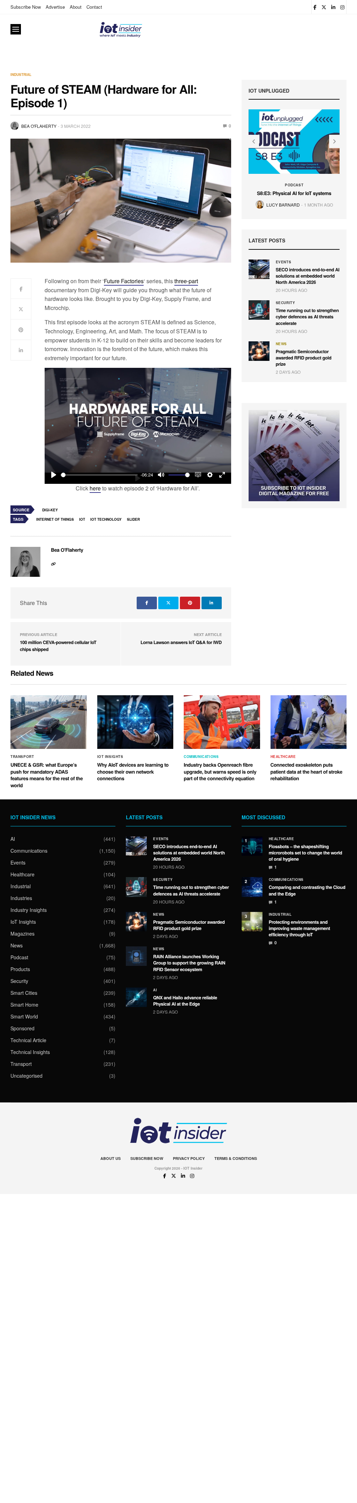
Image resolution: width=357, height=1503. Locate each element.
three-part (186, 281)
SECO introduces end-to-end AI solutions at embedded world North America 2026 (308, 275)
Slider (133, 519)
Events (283, 262)
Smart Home (24, 1004)
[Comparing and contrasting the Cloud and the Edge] (252, 887)
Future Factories (124, 281)
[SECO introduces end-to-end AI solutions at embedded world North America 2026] (259, 269)
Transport (22, 756)
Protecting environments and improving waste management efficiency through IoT (299, 928)
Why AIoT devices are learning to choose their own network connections (133, 771)
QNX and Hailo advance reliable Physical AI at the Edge (185, 1000)
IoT (82, 519)
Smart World (24, 1016)
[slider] (99, 475)
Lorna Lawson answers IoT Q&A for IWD (181, 642)
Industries (21, 898)
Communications (201, 756)
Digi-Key (50, 510)
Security (285, 302)
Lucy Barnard (283, 205)
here (95, 488)
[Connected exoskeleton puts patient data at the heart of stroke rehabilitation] (309, 722)
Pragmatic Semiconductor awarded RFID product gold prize (304, 357)
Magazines (22, 933)
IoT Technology (106, 519)
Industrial (20, 74)
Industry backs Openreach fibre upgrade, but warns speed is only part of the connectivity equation (220, 771)
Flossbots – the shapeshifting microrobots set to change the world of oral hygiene (305, 852)
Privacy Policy (189, 1158)
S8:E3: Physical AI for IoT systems (294, 193)
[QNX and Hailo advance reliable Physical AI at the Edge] (136, 997)
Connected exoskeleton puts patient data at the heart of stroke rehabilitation (306, 771)
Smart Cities (23, 992)
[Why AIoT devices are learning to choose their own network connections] (135, 722)
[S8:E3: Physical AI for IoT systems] (294, 141)
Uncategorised (26, 1075)
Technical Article (28, 1040)
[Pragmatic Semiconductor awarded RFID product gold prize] (259, 351)
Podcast (294, 185)
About (76, 6)
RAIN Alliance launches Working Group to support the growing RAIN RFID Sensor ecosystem (189, 962)
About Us (110, 1158)
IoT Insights (110, 756)
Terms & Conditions (235, 1158)
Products (20, 969)
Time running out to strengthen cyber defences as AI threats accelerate (307, 316)
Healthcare (283, 756)
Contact (94, 6)
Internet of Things (55, 519)
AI (12, 838)
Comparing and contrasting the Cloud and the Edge (307, 890)
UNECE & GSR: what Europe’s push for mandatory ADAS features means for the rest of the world (46, 775)
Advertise (55, 6)
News (281, 344)
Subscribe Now (25, 6)
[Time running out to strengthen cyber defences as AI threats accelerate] (259, 310)
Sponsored (22, 1028)
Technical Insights (30, 1051)
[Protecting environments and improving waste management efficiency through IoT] (252, 921)
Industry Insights (28, 909)
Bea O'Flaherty (38, 126)
